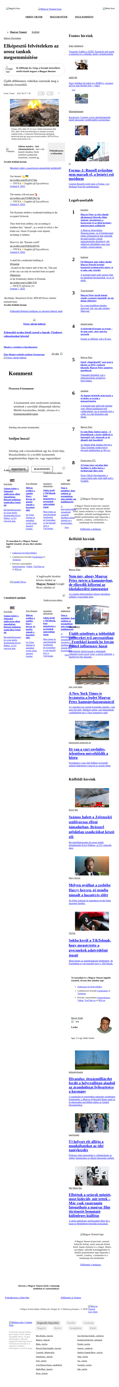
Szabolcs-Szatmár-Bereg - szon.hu (90, 1352)
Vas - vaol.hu (82, 1361)
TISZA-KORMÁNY (84, 17)
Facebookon (37, 557)
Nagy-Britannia (31, 484)
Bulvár (57, 1328)
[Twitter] (61, 555)
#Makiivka (15, 275)
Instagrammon (18, 566)
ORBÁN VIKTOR (33, 17)
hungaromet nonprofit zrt (80, 742)
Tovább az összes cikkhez (53, 600)
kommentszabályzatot (26, 413)
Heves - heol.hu (42, 1373)
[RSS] (61, 559)
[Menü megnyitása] (108, 9)
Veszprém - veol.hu (84, 1365)
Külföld (35, 32)
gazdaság (84, 391)
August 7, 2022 (17, 288)
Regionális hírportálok (48, 1323)
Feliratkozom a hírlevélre (56, 152)
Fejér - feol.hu (41, 1361)
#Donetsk (14, 264)
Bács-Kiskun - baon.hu (44, 1336)
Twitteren (16, 560)
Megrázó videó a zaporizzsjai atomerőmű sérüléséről (35, 168)
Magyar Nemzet (18, 32)
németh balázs (87, 324)
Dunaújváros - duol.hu (44, 1357)
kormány (84, 210)
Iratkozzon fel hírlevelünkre (24, 553)
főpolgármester (76, 111)
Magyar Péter (86, 357)
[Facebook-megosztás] (80, 93)
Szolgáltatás (75, 1328)
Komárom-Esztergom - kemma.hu (89, 1340)
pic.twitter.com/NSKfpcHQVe (25, 246)
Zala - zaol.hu (82, 1369)
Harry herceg (74, 878)
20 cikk (55, 353)
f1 (70, 164)
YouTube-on (38, 566)
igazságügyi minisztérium (48, 485)
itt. (38, 157)
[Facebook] (48, 555)
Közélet (71, 1323)
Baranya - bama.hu (43, 1340)
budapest (84, 257)
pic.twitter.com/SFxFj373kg (23, 180)
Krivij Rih (73, 810)
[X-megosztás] (73, 93)
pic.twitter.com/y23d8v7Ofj (23, 282)
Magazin (41, 1328)
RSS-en (18, 569)
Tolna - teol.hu (82, 1357)
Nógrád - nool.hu (83, 1344)
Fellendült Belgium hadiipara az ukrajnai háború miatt (36, 311)
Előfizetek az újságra (71, 1297)
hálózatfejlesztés (76, 1072)
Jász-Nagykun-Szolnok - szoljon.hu (90, 1336)
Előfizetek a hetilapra (90, 529)
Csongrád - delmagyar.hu (45, 1352)
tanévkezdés (74, 1135)
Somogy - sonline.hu (85, 1348)
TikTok (72, 933)
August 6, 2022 (17, 186)
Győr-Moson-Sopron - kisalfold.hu (49, 1365)
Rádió (93, 1328)
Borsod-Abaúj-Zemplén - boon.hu (48, 1348)
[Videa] (48, 559)
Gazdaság (88, 1323)
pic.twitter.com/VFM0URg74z (25, 198)
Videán (29, 566)
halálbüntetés (65, 484)
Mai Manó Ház (75, 1188)
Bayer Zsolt (77, 1018)
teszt (77, 1021)
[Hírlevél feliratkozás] (61, 550)
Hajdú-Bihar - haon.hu (44, 1369)
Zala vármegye (76, 46)
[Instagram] (54, 555)
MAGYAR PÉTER (58, 17)
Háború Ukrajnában (12, 38)
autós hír (73, 77)
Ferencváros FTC (88, 460)
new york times (75, 687)
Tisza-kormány (87, 290)
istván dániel (74, 627)
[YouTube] (54, 559)
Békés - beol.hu (41, 1344)
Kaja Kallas (8, 484)
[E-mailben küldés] (67, 93)
